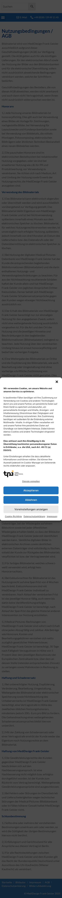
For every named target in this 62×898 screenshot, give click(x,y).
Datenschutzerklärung (34, 516)
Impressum (52, 516)
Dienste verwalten (31, 481)
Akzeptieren (31, 490)
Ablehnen (31, 499)
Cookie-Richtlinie (13, 516)
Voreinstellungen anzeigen (31, 509)
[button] (57, 381)
